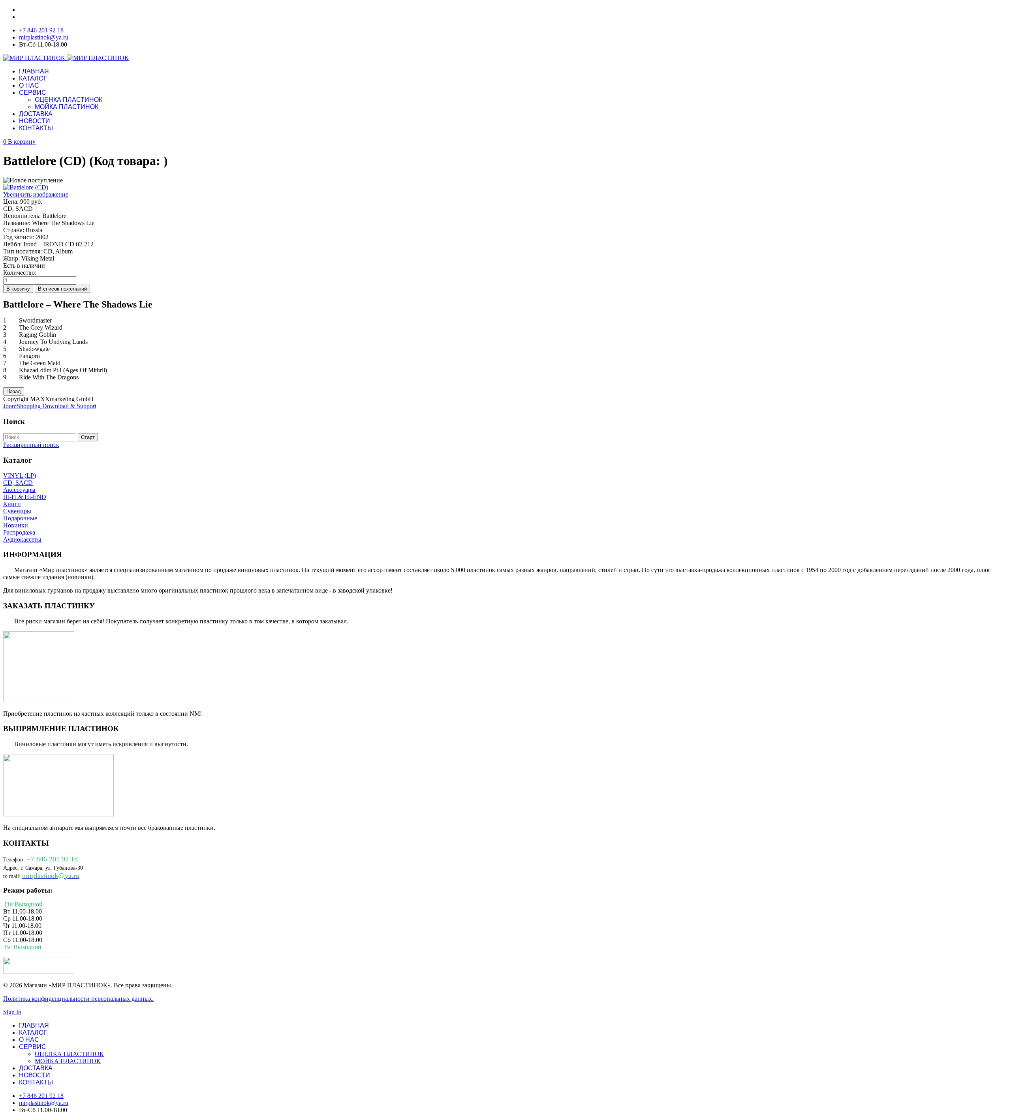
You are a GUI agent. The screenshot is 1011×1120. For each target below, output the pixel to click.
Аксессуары (19, 489)
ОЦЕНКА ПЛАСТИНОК (68, 99)
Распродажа (19, 532)
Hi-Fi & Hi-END (24, 496)
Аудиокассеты (22, 539)
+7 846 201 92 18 (41, 30)
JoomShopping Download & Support (49, 406)
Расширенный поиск (31, 444)
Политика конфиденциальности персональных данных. (78, 998)
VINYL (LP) (19, 475)
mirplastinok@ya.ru (43, 37)
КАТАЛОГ (33, 78)
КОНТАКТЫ (36, 128)
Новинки (15, 525)
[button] (19, 141)
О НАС (29, 85)
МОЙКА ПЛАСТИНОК (66, 106)
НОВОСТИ (34, 121)
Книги (12, 504)
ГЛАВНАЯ (34, 71)
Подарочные (20, 518)
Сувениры (17, 511)
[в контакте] (38, 971)
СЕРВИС (32, 92)
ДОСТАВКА (36, 114)
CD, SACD (18, 482)
